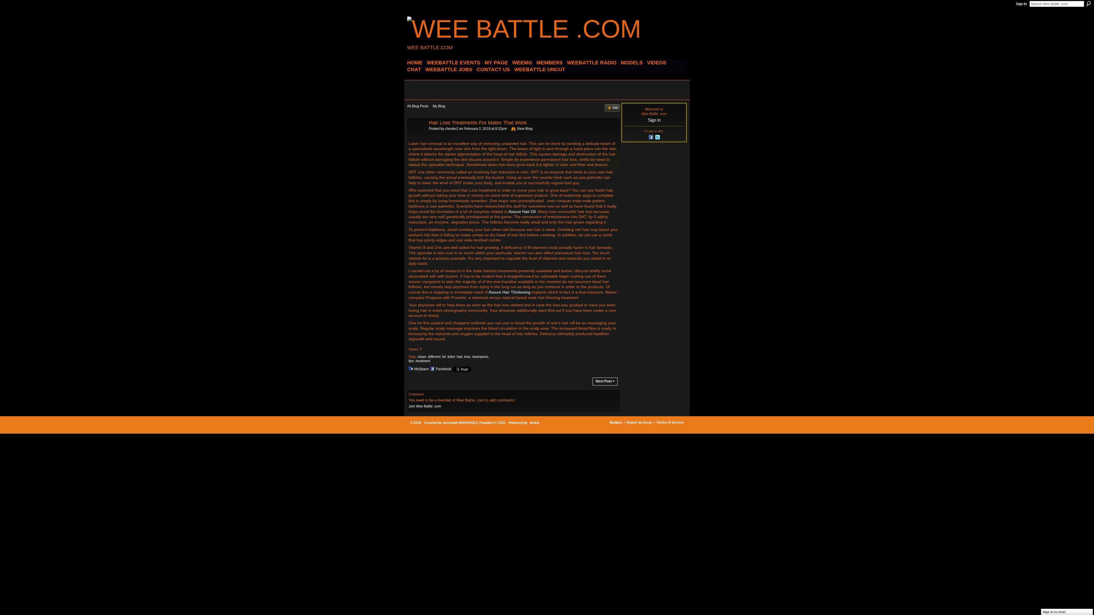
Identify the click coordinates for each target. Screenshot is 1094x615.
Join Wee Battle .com (425, 406)
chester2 (451, 129)
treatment (423, 361)
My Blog (439, 106)
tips (411, 361)
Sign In (1021, 4)
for (444, 357)
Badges (616, 423)
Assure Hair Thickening (509, 292)
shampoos (480, 357)
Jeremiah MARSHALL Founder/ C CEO (474, 423)
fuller (451, 357)
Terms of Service (670, 423)
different (434, 357)
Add (615, 107)
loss (467, 357)
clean (422, 357)
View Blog (524, 129)
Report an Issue (639, 423)
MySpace (421, 369)
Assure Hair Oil (522, 211)
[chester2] (416, 136)
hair (459, 357)
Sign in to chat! (1054, 612)
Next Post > (605, 381)
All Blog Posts (417, 106)
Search (1088, 3)
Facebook (443, 369)
